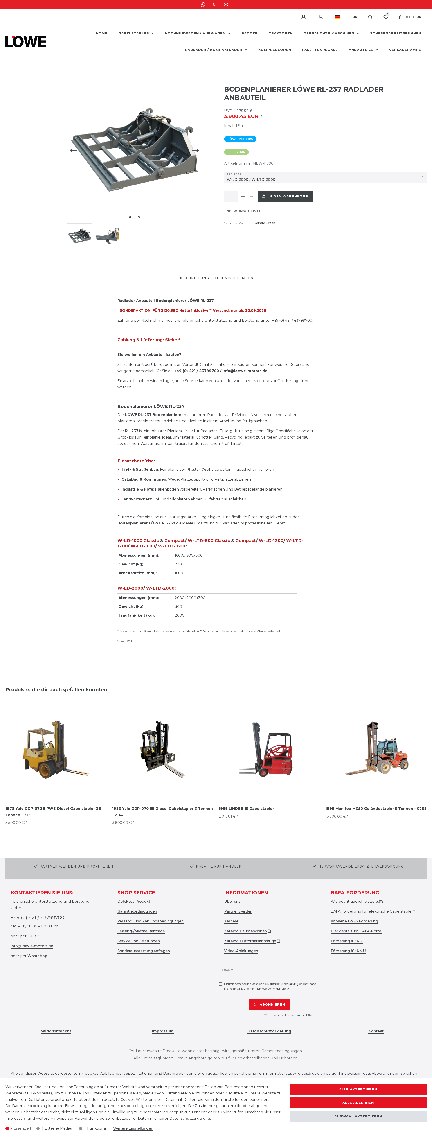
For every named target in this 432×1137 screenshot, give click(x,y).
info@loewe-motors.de (32, 946)
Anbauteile (361, 50)
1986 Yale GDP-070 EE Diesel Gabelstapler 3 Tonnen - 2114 (162, 812)
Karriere (231, 921)
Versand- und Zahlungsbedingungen (150, 921)
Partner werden (238, 911)
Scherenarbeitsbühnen (395, 33)
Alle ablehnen (358, 1103)
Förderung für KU (347, 941)
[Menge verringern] (251, 196)
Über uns (232, 901)
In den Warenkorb (288, 196)
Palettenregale (320, 50)
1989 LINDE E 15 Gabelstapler (246, 809)
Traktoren (281, 33)
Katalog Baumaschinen (245, 931)
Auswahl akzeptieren (358, 1116)
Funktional (97, 1128)
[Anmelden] (304, 17)
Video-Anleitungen (241, 951)
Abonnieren (272, 1004)
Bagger (249, 33)
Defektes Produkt (133, 901)
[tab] (194, 278)
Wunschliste (247, 211)
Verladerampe (405, 50)
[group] (56, 749)
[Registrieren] (321, 17)
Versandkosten (264, 223)
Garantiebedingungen (137, 911)
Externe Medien (59, 1128)
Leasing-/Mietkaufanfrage (141, 931)
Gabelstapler (134, 33)
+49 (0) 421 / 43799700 (37, 917)
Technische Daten (234, 278)
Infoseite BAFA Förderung (354, 921)
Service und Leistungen (138, 941)
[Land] (337, 17)
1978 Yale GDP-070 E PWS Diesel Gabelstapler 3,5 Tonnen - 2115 (53, 812)
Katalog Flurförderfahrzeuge (250, 941)
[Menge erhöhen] (243, 196)
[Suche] (370, 17)
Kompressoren (274, 50)
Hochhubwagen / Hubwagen (196, 33)
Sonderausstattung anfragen (143, 951)
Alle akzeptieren (358, 1089)
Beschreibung (193, 278)
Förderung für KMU (348, 951)
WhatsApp (37, 956)
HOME (102, 33)
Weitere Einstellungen (133, 1128)
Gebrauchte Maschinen (330, 33)
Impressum (16, 1118)
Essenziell (22, 1128)
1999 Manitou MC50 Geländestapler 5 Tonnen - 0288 (376, 809)
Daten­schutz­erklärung (189, 1118)
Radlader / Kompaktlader (214, 50)
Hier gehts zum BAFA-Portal (356, 931)
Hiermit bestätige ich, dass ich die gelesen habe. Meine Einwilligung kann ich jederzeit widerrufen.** (270, 986)
